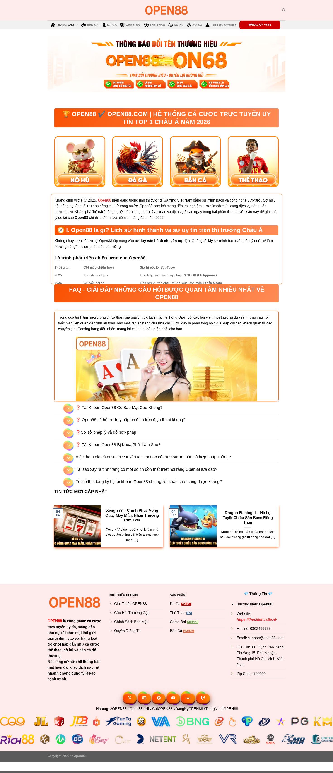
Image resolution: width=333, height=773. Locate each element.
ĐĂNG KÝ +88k (260, 24)
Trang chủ (65, 24)
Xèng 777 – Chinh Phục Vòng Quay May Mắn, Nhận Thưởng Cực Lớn (132, 515)
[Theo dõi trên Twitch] (203, 698)
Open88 (104, 200)
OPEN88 (55, 621)
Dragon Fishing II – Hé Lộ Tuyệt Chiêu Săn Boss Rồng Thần (248, 518)
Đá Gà (112, 24)
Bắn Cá (93, 24)
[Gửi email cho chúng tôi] (144, 698)
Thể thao (157, 24)
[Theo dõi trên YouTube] (173, 698)
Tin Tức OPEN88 (223, 24)
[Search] (283, 10)
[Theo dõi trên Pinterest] (159, 698)
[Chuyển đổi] (68, 409)
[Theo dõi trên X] (130, 698)
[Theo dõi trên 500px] (188, 698)
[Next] (295, 559)
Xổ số (197, 24)
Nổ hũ (178, 24)
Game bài (133, 24)
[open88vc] (166, 10)
